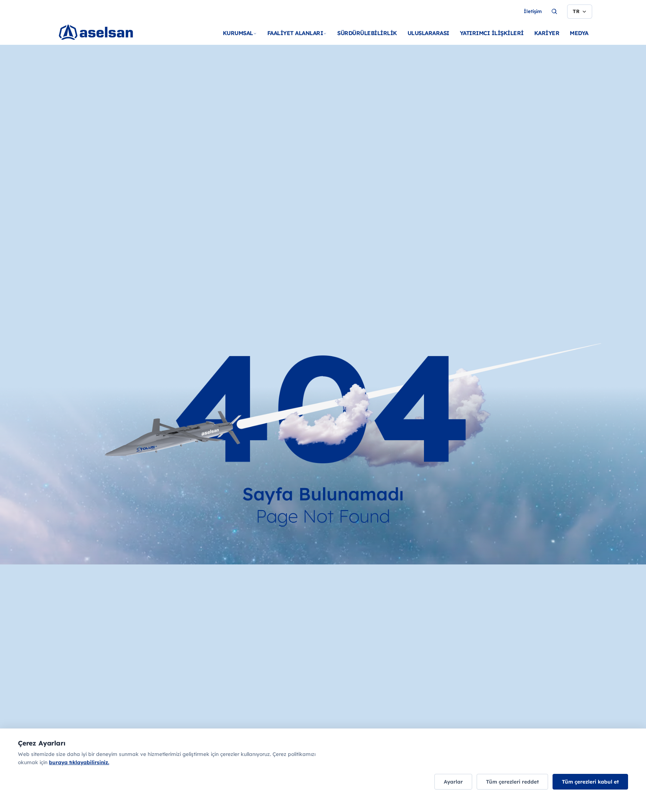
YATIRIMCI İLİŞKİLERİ (492, 33)
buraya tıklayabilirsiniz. (79, 762)
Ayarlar (453, 781)
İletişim (533, 11)
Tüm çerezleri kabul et (590, 781)
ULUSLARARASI (428, 33)
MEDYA (579, 33)
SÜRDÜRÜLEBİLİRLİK (367, 33)
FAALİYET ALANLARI (295, 33)
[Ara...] (554, 11)
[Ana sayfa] (110, 41)
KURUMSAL (238, 33)
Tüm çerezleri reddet (512, 781)
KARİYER (547, 33)
